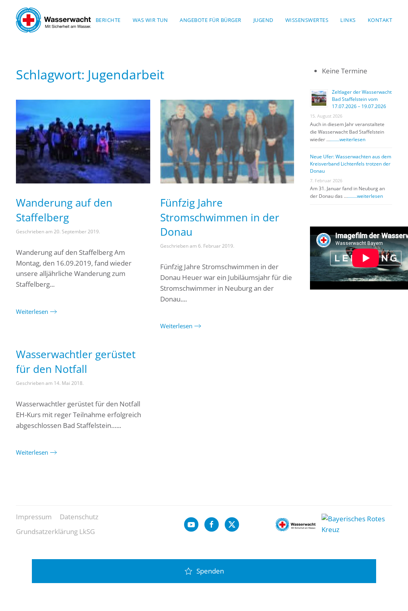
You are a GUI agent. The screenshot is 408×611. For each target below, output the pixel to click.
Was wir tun (150, 20)
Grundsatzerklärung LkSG (55, 531)
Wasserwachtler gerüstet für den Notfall (75, 361)
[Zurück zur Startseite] (53, 20)
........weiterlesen (347, 139)
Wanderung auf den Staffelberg (64, 209)
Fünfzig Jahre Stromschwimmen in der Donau (219, 217)
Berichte (108, 20)
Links (348, 20)
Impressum (34, 516)
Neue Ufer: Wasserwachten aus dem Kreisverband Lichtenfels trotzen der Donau (350, 163)
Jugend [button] (263, 20)
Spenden (210, 571)
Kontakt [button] (380, 20)
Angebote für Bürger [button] (210, 20)
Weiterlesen (32, 311)
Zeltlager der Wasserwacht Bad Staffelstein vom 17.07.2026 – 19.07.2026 (362, 99)
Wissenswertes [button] (307, 20)
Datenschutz (79, 516)
